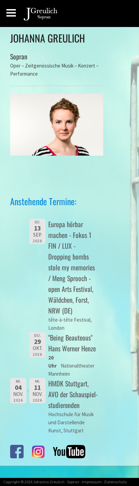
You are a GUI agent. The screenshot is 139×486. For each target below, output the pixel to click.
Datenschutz (115, 481)
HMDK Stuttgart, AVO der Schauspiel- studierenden (73, 394)
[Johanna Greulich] (43, 16)
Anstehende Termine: (43, 201)
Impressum (92, 481)
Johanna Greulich (48, 481)
